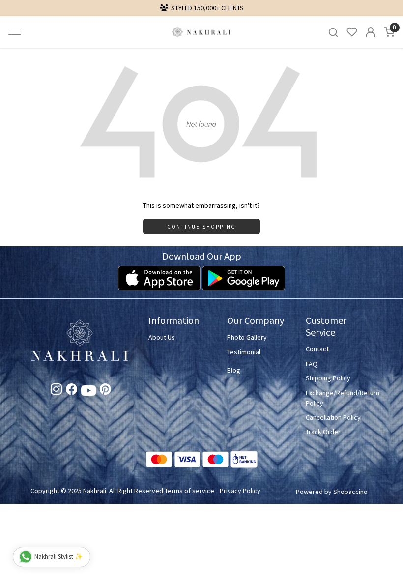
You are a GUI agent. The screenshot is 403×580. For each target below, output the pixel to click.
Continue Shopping (201, 226)
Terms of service (189, 490)
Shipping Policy (328, 378)
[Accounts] (370, 32)
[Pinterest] (105, 390)
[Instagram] (56, 390)
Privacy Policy (240, 490)
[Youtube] (88, 392)
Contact (317, 349)
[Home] (201, 32)
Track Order (323, 431)
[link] (333, 32)
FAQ (311, 363)
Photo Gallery (247, 337)
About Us (161, 337)
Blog (233, 370)
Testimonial (243, 352)
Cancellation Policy (333, 417)
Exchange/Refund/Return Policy (339, 397)
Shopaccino (350, 491)
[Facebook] (71, 390)
